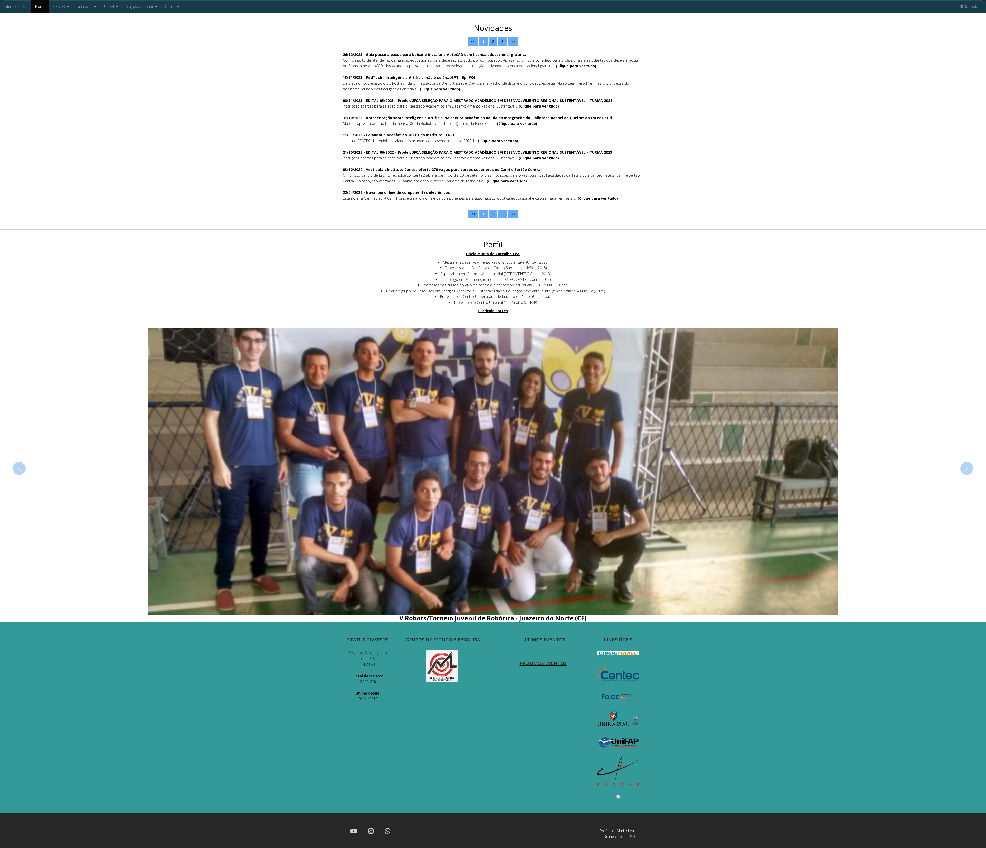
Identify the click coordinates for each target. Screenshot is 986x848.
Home (40, 6)
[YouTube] (353, 830)
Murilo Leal (15, 7)
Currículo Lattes (493, 310)
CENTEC (59, 6)
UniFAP (109, 6)
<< (473, 41)
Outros (170, 6)
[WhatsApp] (387, 830)
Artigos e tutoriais (140, 6)
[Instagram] (371, 830)
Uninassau (85, 6)
